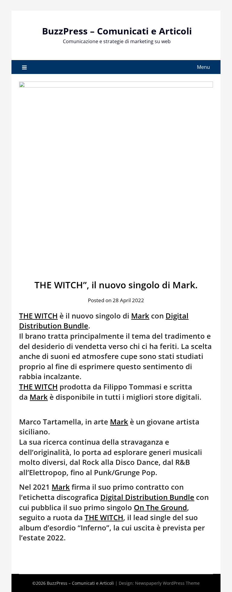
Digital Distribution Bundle (147, 497)
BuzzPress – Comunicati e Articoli (117, 31)
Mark (140, 316)
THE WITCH (38, 316)
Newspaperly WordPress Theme (167, 583)
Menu (203, 67)
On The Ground (160, 507)
